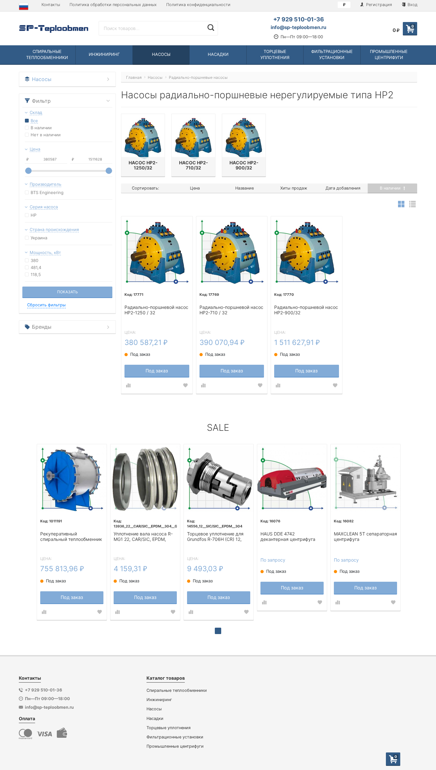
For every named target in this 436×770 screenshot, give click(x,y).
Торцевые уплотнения (169, 727)
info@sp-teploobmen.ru (298, 27)
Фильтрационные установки (175, 737)
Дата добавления (343, 188)
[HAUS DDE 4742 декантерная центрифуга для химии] (292, 479)
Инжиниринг (159, 699)
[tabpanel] (72, 532)
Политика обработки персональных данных (113, 4)
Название (244, 188)
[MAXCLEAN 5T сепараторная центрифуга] (365, 479)
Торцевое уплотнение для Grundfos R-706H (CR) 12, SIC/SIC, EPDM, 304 (215, 536)
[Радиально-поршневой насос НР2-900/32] (306, 252)
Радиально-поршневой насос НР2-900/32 (306, 310)
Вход (411, 4)
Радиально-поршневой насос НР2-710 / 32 (231, 310)
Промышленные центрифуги (175, 746)
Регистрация (378, 4)
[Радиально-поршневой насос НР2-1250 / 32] (156, 252)
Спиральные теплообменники (177, 690)
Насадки (155, 718)
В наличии (391, 188)
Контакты (50, 4)
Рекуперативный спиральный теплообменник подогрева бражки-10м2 (71, 536)
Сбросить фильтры (46, 305)
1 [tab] (218, 631)
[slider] (28, 171)
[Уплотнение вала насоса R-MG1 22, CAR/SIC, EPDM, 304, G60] (145, 479)
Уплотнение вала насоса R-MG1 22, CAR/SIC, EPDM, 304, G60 (143, 536)
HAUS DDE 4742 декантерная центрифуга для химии (287, 536)
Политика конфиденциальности (198, 4)
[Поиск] (211, 27)
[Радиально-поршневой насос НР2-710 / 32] (231, 252)
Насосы (154, 708)
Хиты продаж (293, 188)
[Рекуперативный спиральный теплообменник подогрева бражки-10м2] (72, 479)
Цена (195, 188)
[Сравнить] (128, 385)
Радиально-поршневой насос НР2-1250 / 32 (156, 310)
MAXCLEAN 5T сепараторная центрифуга (365, 536)
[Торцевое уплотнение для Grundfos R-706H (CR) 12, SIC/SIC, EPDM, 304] (218, 479)
